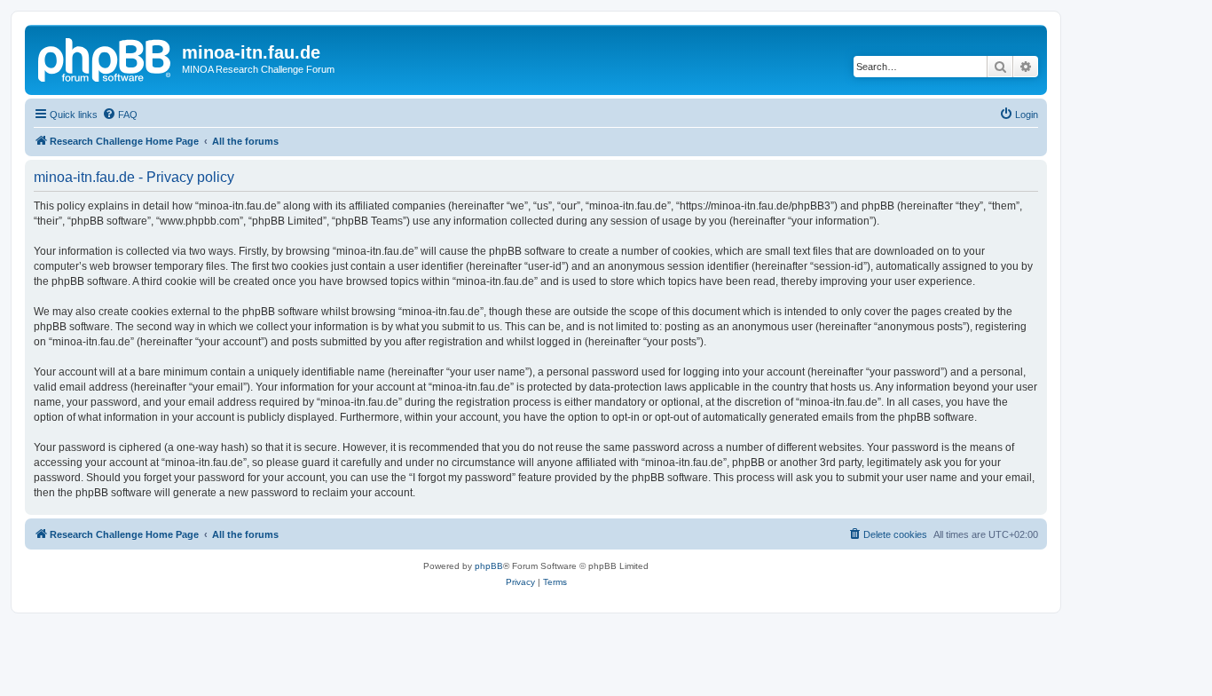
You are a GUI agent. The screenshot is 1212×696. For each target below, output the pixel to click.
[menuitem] (120, 114)
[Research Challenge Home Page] (105, 57)
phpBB (489, 566)
